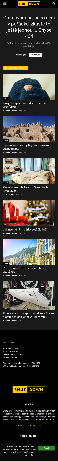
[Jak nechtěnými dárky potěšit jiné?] (29, 213)
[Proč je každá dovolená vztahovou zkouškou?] (29, 252)
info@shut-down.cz (36, 425)
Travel (6, 140)
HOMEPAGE (35, 55)
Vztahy (6, 263)
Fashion (6, 98)
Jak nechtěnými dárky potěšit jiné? (25, 229)
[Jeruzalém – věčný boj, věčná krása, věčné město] (29, 129)
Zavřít (46, 448)
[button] (54, 4)
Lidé (5, 225)
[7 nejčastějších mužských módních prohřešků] (29, 87)
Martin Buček (8, 195)
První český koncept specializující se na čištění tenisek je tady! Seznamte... (28, 315)
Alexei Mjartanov (10, 110)
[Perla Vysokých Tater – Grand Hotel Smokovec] (29, 171)
